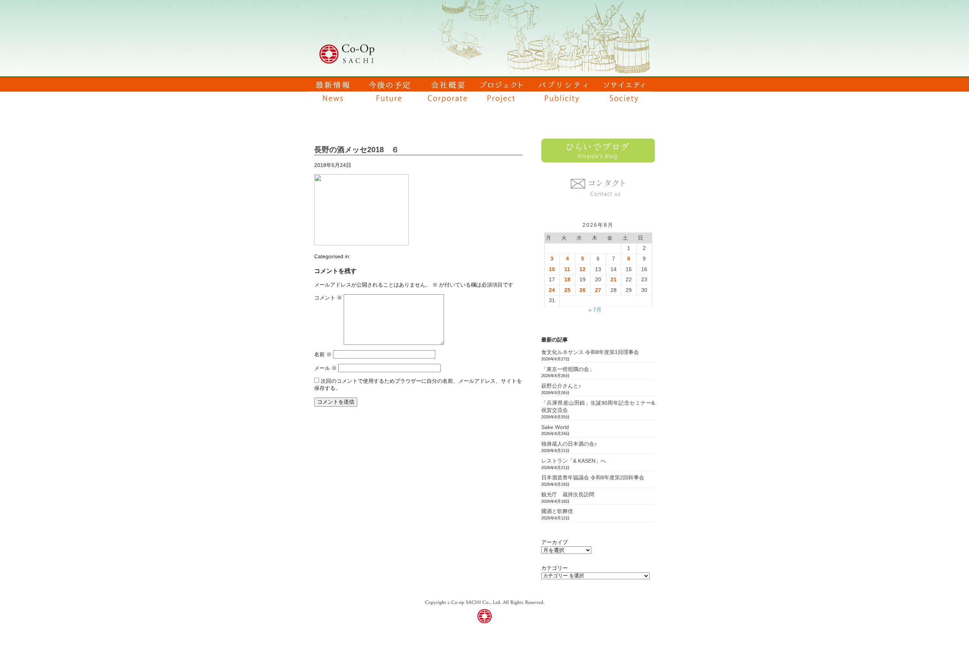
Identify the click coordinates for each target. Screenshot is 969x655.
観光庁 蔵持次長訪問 (567, 494)
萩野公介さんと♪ (561, 386)
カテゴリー (554, 568)
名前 (323, 354)
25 (567, 290)
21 (614, 279)
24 (552, 290)
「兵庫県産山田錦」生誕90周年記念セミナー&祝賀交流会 (598, 406)
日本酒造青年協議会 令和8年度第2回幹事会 (592, 477)
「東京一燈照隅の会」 (567, 369)
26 (583, 290)
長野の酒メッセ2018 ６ (356, 149)
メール (325, 368)
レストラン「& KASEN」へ (573, 461)
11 (567, 269)
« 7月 (595, 310)
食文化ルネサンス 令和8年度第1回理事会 (590, 352)
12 (583, 269)
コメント (328, 298)
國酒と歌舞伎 (557, 511)
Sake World (555, 427)
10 (552, 269)
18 (567, 279)
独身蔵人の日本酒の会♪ (569, 444)
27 (598, 290)
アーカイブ (554, 542)
